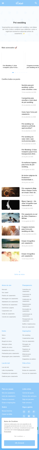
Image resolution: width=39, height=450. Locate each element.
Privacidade (7, 431)
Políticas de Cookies (23, 429)
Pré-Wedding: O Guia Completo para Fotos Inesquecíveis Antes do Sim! (12, 67)
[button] (3, 3)
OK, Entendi (19, 443)
